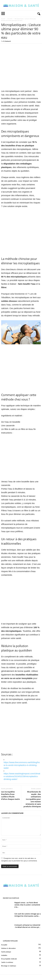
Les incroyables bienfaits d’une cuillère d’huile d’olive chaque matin (10, 795)
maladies (4, 955)
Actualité (9, 18)
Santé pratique (6, 952)
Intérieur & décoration (8, 948)
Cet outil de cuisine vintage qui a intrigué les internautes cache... (27, 915)
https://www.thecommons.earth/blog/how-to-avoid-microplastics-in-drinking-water (22, 765)
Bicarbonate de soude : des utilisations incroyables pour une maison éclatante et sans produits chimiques (32, 799)
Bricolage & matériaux (8, 966)
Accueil (3, 18)
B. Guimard (7, 41)
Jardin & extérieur (7, 962)
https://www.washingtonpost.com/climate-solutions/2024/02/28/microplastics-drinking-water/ (22, 776)
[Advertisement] (21, 68)
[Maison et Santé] (21, 5)
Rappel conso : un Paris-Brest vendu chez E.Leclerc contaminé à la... (27, 904)
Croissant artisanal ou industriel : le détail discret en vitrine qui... (27, 926)
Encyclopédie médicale (9, 959)
